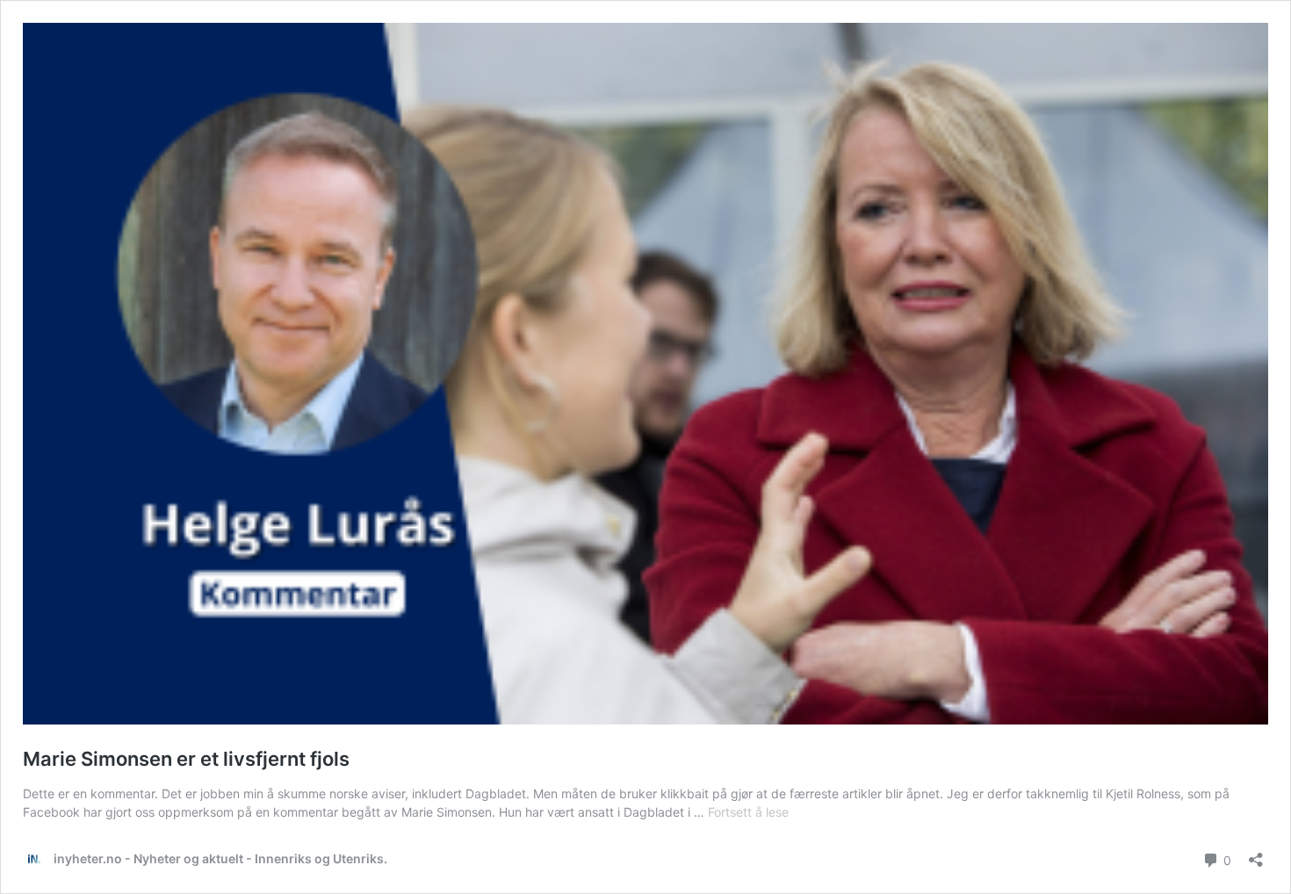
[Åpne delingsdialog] (1256, 854)
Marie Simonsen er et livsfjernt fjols (186, 758)
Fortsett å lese (748, 811)
